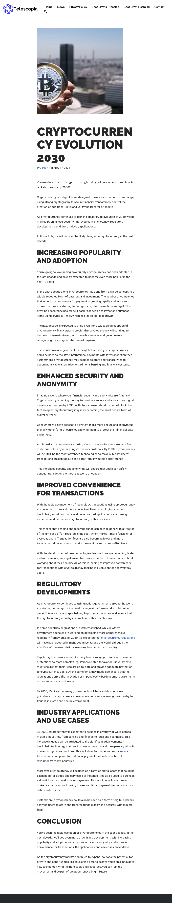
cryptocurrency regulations (118, 637)
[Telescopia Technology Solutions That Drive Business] (21, 9)
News (61, 7)
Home (49, 7)
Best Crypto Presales (105, 7)
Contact (159, 7)
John (43, 167)
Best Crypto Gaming (137, 7)
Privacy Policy (78, 7)
